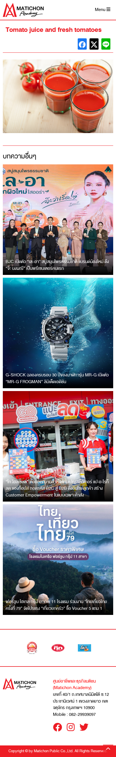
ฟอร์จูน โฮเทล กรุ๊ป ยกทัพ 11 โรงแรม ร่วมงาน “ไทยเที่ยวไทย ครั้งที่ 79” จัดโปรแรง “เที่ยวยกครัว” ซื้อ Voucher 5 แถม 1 (56, 605)
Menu (100, 9)
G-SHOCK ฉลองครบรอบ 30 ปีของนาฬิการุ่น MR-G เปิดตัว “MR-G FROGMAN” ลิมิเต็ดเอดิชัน (57, 378)
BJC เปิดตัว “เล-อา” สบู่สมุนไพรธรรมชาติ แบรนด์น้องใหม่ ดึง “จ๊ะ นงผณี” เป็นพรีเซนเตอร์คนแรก (57, 265)
